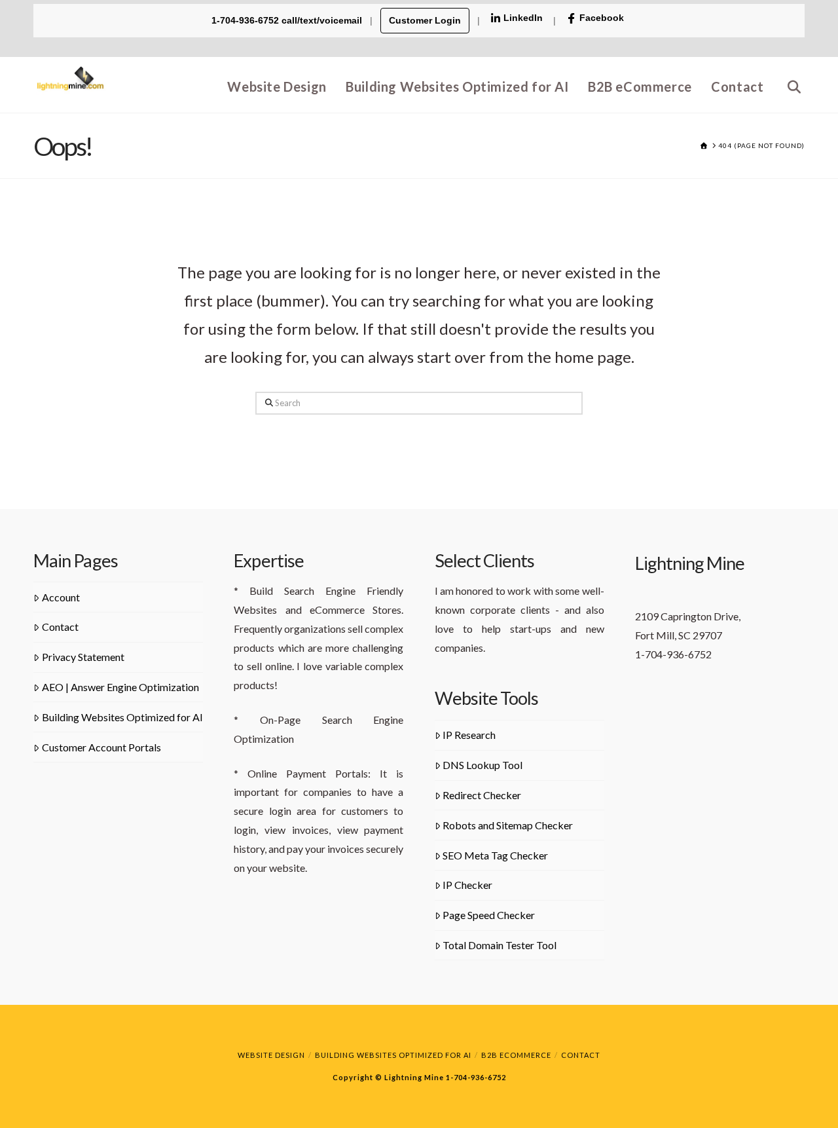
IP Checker (467, 884)
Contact (60, 626)
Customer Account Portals (101, 747)
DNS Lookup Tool (482, 765)
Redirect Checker (482, 795)
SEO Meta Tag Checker (495, 855)
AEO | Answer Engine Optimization (120, 687)
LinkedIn (523, 17)
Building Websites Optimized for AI (122, 717)
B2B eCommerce (516, 1055)
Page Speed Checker (489, 915)
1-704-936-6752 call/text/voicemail (288, 20)
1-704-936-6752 (475, 1077)
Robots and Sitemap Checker (508, 825)
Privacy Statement (83, 656)
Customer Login (425, 20)
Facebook (601, 17)
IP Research (469, 734)
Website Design (271, 1055)
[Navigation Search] (789, 85)
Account (61, 597)
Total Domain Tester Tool (499, 945)
